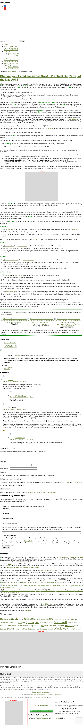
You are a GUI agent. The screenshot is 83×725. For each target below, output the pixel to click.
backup (21, 619)
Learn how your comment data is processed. (41, 492)
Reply (25, 381)
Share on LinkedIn (10, 343)
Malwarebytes (49, 623)
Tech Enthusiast (30, 629)
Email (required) (8, 518)
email (51, 619)
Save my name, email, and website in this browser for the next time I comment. (28, 475)
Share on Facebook (10, 347)
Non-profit (3, 626)
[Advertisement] (41, 186)
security (69, 625)
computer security (39, 619)
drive (47, 619)
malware (42, 623)
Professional (48, 625)
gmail (68, 619)
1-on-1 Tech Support (11, 50)
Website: (3, 472)
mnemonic (50, 128)
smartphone (12, 629)
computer (29, 619)
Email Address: (5, 468)
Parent (29, 626)
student (21, 629)
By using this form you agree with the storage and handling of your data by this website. (36, 538)
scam (62, 625)
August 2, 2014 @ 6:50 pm (12, 381)
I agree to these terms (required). (13, 485)
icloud (16, 623)
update (45, 629)
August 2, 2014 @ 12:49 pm (19, 397)
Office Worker (12, 625)
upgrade (50, 629)
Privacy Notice (13, 55)
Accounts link (75, 229)
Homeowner (9, 623)
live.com (17, 275)
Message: (3, 461)
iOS (20, 622)
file (65, 619)
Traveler (39, 629)
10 (1, 619)
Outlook (19, 625)
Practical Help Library (11, 46)
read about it (36, 239)
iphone (30, 622)
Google (74, 619)
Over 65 (24, 625)
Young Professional (74, 629)
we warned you (71, 119)
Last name (5, 513)
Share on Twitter (11, 345)
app (10, 619)
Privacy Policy (65, 482)
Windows (60, 628)
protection (57, 626)
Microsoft (60, 622)
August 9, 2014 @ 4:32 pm (19, 439)
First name (5, 508)
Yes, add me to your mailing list (12, 479)
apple (15, 618)
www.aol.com (22, 246)
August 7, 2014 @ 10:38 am (12, 409)
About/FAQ (7, 51)
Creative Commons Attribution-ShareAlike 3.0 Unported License (48, 694)
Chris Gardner (11, 71)
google (10, 380)
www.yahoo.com (28, 260)
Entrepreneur (58, 619)
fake (63, 619)
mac (37, 622)
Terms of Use (77, 482)
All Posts (7, 369)
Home (6, 44)
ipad (24, 622)
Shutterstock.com (13, 689)
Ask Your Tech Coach (11, 48)
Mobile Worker (73, 623)
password (36, 625)
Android (5, 619)
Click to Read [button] (5, 674)
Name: (2, 465)
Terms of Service (13, 53)
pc (42, 625)
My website (8, 367)
